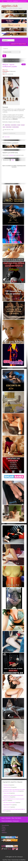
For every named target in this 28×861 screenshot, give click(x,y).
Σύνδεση (24, 1)
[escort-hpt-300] (13, 434)
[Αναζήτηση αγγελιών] (4, 55)
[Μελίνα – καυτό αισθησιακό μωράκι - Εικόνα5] (16, 99)
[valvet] (13, 261)
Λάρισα (4, 828)
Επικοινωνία (16, 821)
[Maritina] (13, 456)
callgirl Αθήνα (7, 124)
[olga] (13, 543)
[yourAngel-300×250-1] (13, 242)
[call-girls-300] (13, 343)
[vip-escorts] (13, 224)
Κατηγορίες (8, 818)
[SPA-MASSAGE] (13, 412)
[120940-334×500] (13, 697)
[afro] (14, 608)
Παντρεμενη (6, 785)
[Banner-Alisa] (13, 586)
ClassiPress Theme (7, 859)
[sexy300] (13, 755)
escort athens (13, 124)
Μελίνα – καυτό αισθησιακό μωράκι (10, 65)
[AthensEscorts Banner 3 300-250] (13, 300)
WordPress (23, 859)
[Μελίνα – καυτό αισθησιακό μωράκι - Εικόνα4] (13, 99)
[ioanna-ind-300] (13, 740)
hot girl (18, 124)
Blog (13, 818)
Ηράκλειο (4, 832)
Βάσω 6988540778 (7, 804)
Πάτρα (3, 827)
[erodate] (14, 319)
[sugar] (14, 480)
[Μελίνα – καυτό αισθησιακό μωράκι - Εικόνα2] (7, 99)
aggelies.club (9, 6)
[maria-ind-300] (13, 776)
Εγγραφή (20, 1)
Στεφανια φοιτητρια (7, 787)
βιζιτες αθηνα (8, 127)
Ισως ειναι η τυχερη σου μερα (9, 802)
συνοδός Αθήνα (15, 127)
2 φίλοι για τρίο (6, 807)
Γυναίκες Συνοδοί (8, 60)
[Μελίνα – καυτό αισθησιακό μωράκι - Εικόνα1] (4, 99)
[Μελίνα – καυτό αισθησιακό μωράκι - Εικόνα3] (10, 99)
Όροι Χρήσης (18, 818)
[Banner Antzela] (13, 565)
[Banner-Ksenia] (13, 652)
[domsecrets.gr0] (13, 673)
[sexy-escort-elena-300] (13, 521)
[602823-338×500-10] (13, 504)
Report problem (7, 136)
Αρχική (3, 60)
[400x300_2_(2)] (13, 472)
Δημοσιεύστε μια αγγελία (18, 44)
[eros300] (13, 365)
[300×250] (13, 202)
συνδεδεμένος (11, 155)
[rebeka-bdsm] (13, 630)
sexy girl (22, 124)
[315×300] (14, 282)
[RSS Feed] (2, 1)
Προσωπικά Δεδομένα (7, 821)
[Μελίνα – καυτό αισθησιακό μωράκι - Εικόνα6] (4, 102)
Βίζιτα (4, 127)
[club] (13, 719)
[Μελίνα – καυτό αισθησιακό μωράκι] (11, 87)
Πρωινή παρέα (6, 793)
